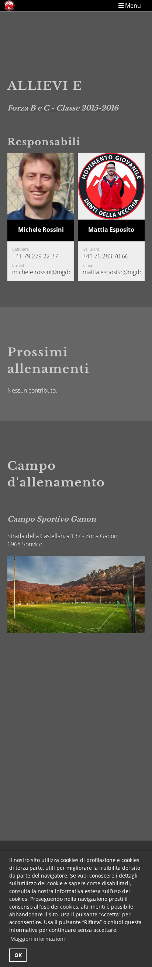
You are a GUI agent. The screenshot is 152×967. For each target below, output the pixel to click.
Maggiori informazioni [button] (37, 938)
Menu (132, 5)
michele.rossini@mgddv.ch (47, 272)
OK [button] (18, 954)
